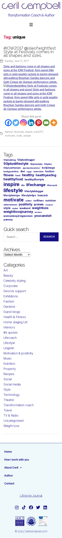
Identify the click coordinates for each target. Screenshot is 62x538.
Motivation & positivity (18, 353)
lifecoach (52, 185)
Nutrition (9, 363)
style (19, 135)
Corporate (10, 286)
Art (5, 270)
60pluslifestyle (12, 167)
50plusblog (9, 160)
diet (22, 171)
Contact (9, 483)
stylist (15, 208)
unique (27, 135)
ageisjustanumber (31, 168)
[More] (53, 122)
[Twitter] (15, 122)
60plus (47, 164)
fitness (8, 175)
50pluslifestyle (16, 163)
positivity (25, 204)
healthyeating (46, 175)
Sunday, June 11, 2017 (17, 61)
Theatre (8, 400)
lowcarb (43, 195)
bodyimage (48, 167)
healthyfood (13, 179)
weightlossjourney (18, 212)
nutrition (50, 200)
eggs (29, 171)
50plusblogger (26, 159)
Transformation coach (18, 405)
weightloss (40, 208)
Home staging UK (15, 322)
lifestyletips (29, 195)
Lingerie (8, 348)
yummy (8, 219)
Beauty (8, 275)
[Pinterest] (38, 122)
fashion (9, 131)
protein (39, 204)
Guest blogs (11, 312)
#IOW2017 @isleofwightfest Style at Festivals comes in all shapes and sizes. (29, 52)
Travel (7, 410)
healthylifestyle (34, 179)
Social (7, 379)
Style (7, 389)
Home (8, 451)
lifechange (35, 184)
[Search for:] (20, 237)
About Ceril (11, 467)
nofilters (38, 200)
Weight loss (11, 426)
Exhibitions (10, 296)
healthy (28, 175)
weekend (24, 208)
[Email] (46, 122)
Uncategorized (13, 420)
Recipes (8, 374)
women (38, 212)
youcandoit (42, 216)
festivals (19, 131)
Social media (12, 384)
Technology (11, 395)
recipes (49, 205)
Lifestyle (9, 343)
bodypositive (11, 171)
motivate (10, 135)
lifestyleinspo (11, 195)
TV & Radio (10, 415)
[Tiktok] (24, 507)
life (23, 185)
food (17, 175)
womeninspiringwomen (18, 216)
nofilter (28, 201)
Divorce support (14, 291)
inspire (29, 131)
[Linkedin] (31, 122)
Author (8, 475)
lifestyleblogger (33, 191)
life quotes (10, 332)
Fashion (8, 301)
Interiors (9, 327)
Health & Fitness (14, 317)
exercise (38, 171)
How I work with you (16, 459)
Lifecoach (10, 337)
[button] (31, 24)
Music (7, 358)
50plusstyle (36, 164)
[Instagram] (23, 122)
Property (9, 369)
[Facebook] (8, 122)
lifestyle (13, 190)
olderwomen (10, 204)
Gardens (9, 306)
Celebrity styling (14, 280)
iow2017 (38, 131)
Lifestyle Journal (31, 495)
